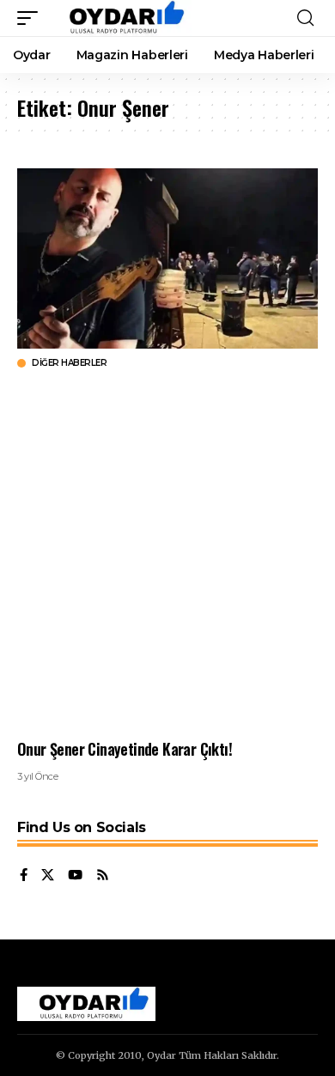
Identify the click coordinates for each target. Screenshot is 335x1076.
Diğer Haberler (69, 363)
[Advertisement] (167, 553)
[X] (48, 876)
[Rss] (103, 876)
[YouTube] (75, 876)
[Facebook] (23, 876)
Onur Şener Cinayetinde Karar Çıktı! (124, 749)
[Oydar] (119, 18)
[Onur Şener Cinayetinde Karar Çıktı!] (167, 258)
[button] (31, 18)
